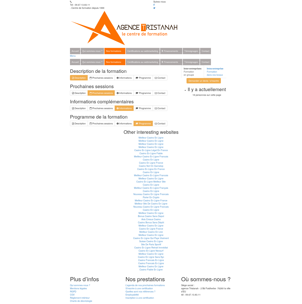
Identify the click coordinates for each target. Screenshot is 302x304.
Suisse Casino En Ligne (151, 241)
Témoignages (191, 51)
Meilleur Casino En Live (151, 231)
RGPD (73, 291)
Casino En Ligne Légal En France (151, 150)
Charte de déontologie (81, 300)
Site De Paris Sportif (151, 244)
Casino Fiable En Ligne (151, 269)
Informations (125, 77)
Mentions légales (78, 288)
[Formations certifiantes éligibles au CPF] (127, 27)
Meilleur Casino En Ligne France (151, 200)
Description (80, 77)
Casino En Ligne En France (151, 169)
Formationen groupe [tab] (192, 71)
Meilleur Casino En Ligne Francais (151, 156)
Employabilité (132, 294)
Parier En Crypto (151, 197)
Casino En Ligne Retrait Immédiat (151, 247)
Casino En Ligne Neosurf (151, 250)
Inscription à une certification (140, 297)
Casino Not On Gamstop (151, 165)
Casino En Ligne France (151, 162)
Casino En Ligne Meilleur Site (151, 181)
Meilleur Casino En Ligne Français (151, 187)
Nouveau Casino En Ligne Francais (151, 194)
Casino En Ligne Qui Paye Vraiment (151, 238)
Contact (205, 51)
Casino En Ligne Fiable (151, 153)
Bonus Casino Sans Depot (151, 216)
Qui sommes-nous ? (92, 51)
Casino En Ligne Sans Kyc (151, 256)
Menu (73, 55)
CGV (72, 294)
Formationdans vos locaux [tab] (215, 71)
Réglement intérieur (80, 297)
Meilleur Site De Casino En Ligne (151, 203)
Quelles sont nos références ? (140, 291)
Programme (144, 77)
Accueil (75, 51)
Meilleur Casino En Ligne (151, 137)
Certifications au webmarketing (142, 51)
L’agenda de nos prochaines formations (145, 285)
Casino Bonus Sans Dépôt (151, 222)
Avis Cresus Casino (151, 219)
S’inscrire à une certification (139, 288)
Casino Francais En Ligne (151, 260)
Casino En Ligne (151, 159)
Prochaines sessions (102, 77)
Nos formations (113, 51)
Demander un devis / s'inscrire (204, 80)
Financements (171, 51)
